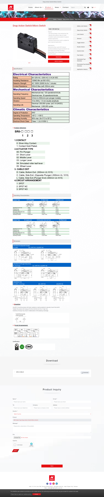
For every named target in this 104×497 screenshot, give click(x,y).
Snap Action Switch (68, 19)
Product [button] (48, 7)
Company (35, 405)
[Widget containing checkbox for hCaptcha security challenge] (23, 445)
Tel (13, 405)
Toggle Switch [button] (80, 42)
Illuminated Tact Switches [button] (81, 60)
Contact (66, 7)
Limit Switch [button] (80, 34)
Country (15, 411)
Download (58, 57)
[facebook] (47, 484)
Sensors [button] (79, 38)
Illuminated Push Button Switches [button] (83, 65)
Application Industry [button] (82, 69)
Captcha (15, 440)
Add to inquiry (59, 61)
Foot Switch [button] (80, 55)
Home (30, 7)
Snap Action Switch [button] (82, 30)
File (14, 434)
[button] (14, 46)
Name (14, 399)
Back (52, 466)
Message (15, 423)
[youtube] (53, 484)
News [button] (57, 7)
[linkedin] (56, 484)
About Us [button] (38, 7)
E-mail (55, 399)
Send (15, 450)
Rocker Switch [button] (81, 47)
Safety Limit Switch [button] (82, 26)
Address (55, 405)
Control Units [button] (80, 51)
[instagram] (50, 484)
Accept (36, 494)
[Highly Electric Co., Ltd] (10, 7)
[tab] (82, 26)
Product (60, 19)
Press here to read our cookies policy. (21, 494)
